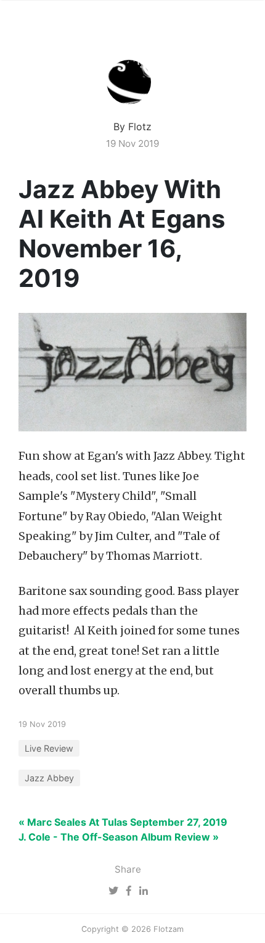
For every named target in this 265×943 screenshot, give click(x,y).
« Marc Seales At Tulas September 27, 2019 (122, 822)
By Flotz (132, 126)
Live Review (49, 748)
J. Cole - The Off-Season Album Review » (118, 837)
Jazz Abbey (49, 778)
